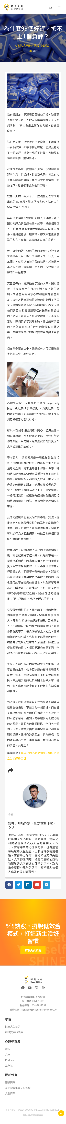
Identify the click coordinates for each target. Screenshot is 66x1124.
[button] (9, 885)
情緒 (36, 45)
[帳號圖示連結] (50, 7)
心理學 (18, 45)
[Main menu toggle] (59, 6)
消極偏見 (44, 45)
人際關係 (28, 45)
